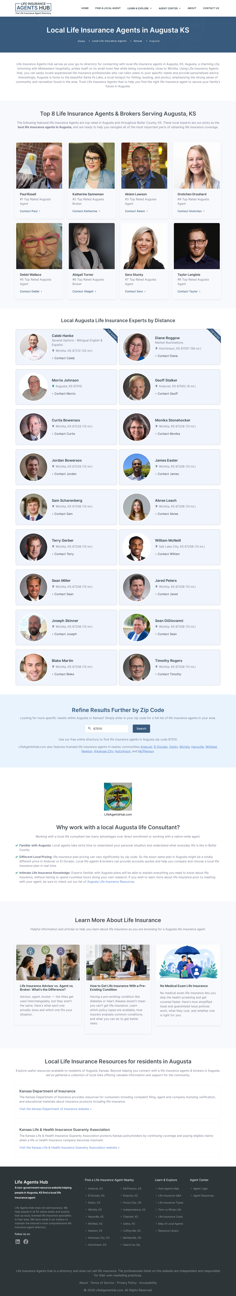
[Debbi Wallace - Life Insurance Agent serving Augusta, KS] (39, 246)
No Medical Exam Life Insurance (184, 986)
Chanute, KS (130, 1216)
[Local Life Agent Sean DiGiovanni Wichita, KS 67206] (136, 627)
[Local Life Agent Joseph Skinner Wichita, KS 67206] (33, 627)
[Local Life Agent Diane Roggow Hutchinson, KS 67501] (136, 347)
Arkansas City (103, 751)
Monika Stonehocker (172, 420)
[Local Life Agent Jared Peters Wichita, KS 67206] (136, 587)
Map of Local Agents (170, 1223)
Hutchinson (123, 751)
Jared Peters (166, 580)
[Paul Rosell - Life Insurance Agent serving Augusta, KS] (39, 165)
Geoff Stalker (166, 380)
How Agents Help (168, 1188)
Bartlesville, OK (131, 1237)
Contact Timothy (169, 674)
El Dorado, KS (96, 1195)
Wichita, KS (94, 1209)
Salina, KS (128, 1223)
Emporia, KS (130, 1195)
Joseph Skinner (65, 621)
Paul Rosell (28, 194)
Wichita (184, 747)
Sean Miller (61, 580)
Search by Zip (131, 1244)
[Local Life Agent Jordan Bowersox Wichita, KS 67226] (33, 467)
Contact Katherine (85, 211)
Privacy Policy (127, 1283)
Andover (146, 747)
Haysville (197, 747)
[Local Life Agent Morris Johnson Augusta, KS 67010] (33, 387)
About (192, 8)
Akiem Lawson (136, 194)
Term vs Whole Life (169, 1209)
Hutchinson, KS (96, 1244)
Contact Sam (63, 514)
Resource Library (168, 1230)
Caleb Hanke (62, 336)
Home (85, 8)
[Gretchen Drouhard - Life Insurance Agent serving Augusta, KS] (197, 165)
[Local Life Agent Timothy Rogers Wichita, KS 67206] (136, 667)
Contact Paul (29, 211)
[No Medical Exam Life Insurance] (188, 962)
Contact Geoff (168, 393)
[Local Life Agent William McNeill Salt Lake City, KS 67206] (136, 547)
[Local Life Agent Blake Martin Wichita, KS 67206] (33, 667)
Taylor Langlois (189, 274)
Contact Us (211, 8)
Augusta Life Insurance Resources (110, 881)
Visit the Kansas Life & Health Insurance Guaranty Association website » (69, 1147)
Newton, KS (94, 1230)
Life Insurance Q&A (169, 1195)
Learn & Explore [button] (138, 8)
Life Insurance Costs (170, 1216)
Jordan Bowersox (67, 460)
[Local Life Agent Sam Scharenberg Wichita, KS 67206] (33, 507)
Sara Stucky (134, 274)
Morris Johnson (65, 380)
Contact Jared (168, 594)
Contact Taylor (188, 291)
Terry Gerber (63, 540)
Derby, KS (93, 1202)
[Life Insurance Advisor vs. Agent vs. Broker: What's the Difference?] (48, 962)
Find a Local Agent (108, 8)
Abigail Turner (82, 274)
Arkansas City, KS (98, 1237)
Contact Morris (64, 393)
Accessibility (148, 1283)
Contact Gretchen (190, 211)
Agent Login (200, 1188)
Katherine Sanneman (88, 194)
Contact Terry (64, 554)
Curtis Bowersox (66, 420)
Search (141, 728)
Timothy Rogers (168, 661)
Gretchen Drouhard (192, 194)
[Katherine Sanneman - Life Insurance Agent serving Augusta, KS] (92, 165)
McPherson (146, 751)
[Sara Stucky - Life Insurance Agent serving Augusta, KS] (144, 246)
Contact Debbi (30, 291)
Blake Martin (62, 661)
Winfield (211, 747)
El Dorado (161, 747)
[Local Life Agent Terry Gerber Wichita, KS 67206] (33, 547)
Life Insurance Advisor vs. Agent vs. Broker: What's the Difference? (47, 987)
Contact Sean (63, 594)
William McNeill (168, 540)
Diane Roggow (167, 338)
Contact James (168, 474)
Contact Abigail (83, 291)
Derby (173, 747)
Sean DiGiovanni (169, 621)
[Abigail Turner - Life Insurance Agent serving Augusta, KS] (92, 246)
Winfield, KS (95, 1223)
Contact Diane (168, 356)
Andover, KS (95, 1188)
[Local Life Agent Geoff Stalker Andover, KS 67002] (136, 387)
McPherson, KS (131, 1188)
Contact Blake (64, 674)
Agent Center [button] (168, 8)
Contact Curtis (64, 434)
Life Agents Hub (31, 1181)
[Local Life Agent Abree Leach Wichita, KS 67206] (136, 507)
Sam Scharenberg (67, 500)
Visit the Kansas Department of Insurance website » (55, 1109)
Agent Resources (203, 1195)
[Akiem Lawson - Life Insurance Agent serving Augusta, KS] (144, 165)
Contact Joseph (65, 634)
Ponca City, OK (131, 1202)
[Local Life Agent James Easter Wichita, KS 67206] (136, 467)
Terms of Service (102, 1283)
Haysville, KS (95, 1216)
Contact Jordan (65, 474)
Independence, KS (133, 1209)
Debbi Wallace (30, 274)
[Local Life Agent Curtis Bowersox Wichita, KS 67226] (33, 427)
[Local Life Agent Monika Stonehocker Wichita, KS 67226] (136, 427)
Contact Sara (134, 291)
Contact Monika (169, 434)
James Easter (166, 460)
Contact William (169, 554)
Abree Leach (166, 500)
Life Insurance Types (170, 1202)
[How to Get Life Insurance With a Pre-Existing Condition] (118, 962)
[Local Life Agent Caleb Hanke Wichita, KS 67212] (33, 347)
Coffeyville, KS (131, 1230)
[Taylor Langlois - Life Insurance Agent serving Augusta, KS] (197, 246)
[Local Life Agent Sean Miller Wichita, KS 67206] (33, 587)
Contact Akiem (135, 211)
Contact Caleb (64, 358)
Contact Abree (168, 514)
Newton (86, 751)
